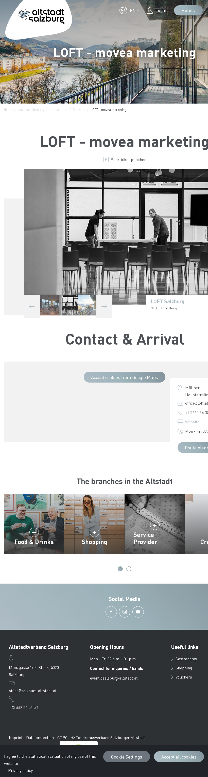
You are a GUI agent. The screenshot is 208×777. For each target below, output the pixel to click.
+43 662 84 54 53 (23, 707)
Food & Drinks (34, 542)
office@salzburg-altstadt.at (33, 690)
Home (8, 109)
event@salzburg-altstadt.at (114, 678)
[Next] (104, 306)
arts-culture (58, 109)
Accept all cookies (179, 757)
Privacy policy (20, 770)
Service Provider (145, 538)
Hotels (188, 10)
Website (192, 421)
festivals (79, 109)
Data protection (40, 737)
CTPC (62, 737)
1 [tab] (120, 568)
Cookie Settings (126, 757)
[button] (129, 10)
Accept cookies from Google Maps (124, 377)
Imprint (16, 737)
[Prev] (32, 306)
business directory (31, 109)
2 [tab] (128, 568)
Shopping (94, 542)
